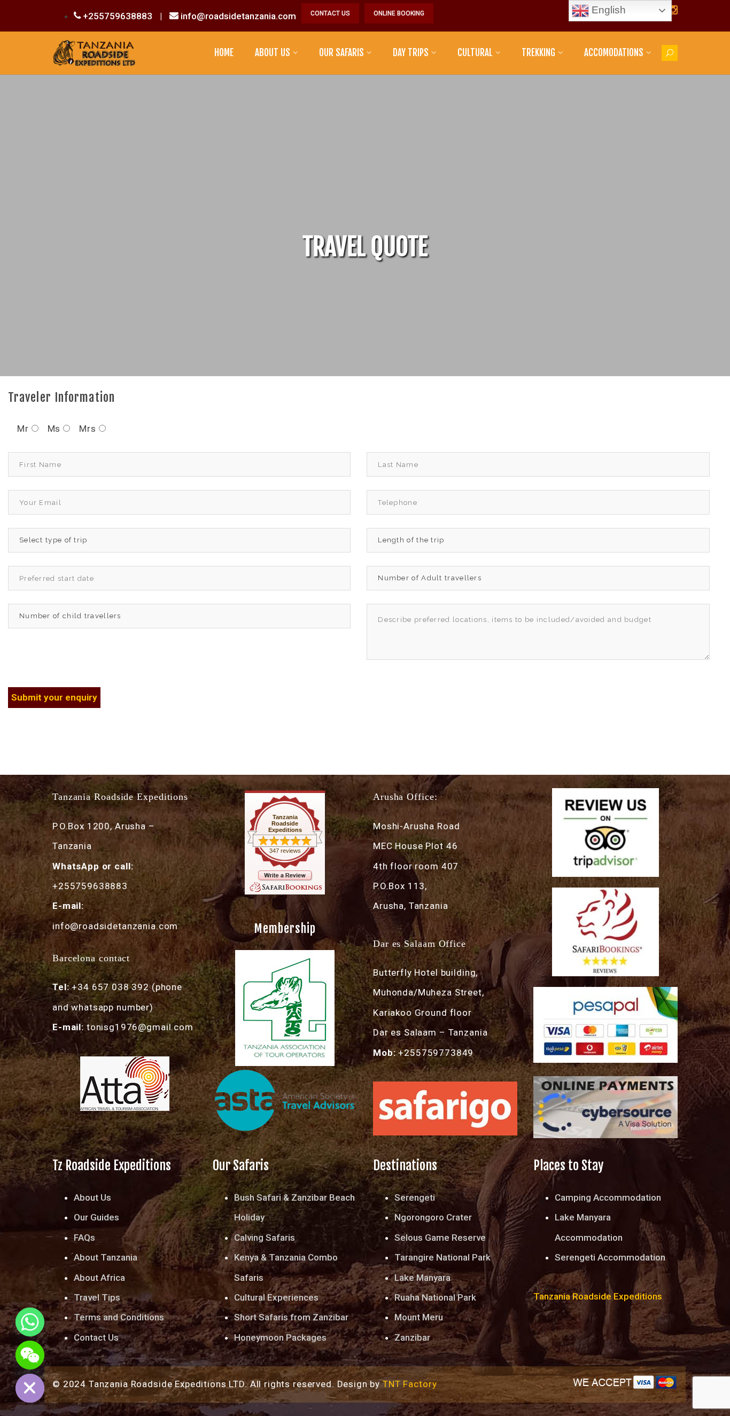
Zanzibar (412, 1337)
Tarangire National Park (442, 1257)
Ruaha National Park (435, 1297)
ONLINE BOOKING (399, 13)
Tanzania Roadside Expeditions (285, 823)
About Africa (99, 1277)
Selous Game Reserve (440, 1237)
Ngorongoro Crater (433, 1217)
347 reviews (285, 850)
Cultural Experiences (276, 1297)
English (607, 9)
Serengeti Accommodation (610, 1257)
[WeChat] (29, 1355)
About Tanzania (105, 1257)
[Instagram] (673, 10)
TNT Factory (410, 1384)
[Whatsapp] (29, 1322)
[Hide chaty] (29, 1388)
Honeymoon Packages (280, 1337)
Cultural (475, 52)
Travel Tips (97, 1297)
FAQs (84, 1237)
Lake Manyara (422, 1277)
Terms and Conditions (119, 1317)
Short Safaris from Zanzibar (291, 1317)
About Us (272, 52)
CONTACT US (330, 13)
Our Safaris (341, 52)
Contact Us (96, 1337)
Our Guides (96, 1217)
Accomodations (613, 52)
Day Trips (411, 52)
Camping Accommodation (608, 1197)
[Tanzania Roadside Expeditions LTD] (93, 52)
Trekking (538, 52)
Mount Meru (418, 1317)
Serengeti (414, 1197)
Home (224, 52)
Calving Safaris (264, 1237)
